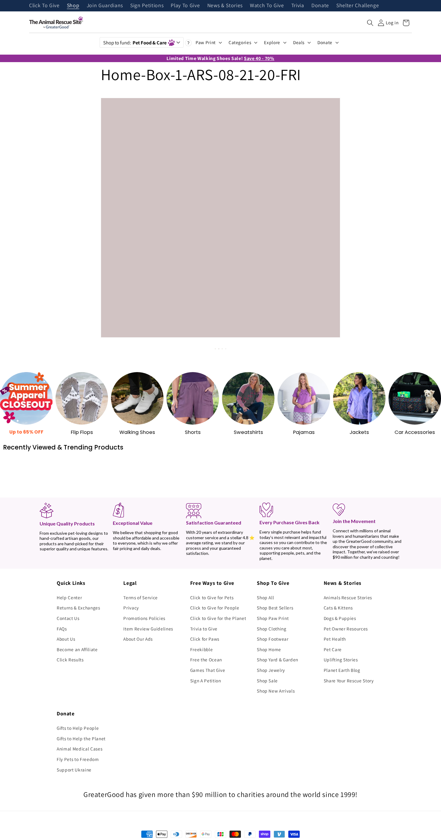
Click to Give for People (214, 608)
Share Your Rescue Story (349, 681)
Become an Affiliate (77, 649)
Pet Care (333, 649)
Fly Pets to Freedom (78, 759)
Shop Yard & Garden (277, 660)
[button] (370, 23)
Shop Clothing (271, 629)
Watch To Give (267, 6)
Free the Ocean (206, 660)
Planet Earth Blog (342, 670)
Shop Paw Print (273, 618)
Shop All (265, 597)
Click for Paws (204, 639)
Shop (73, 6)
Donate (320, 6)
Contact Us (68, 618)
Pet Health (335, 639)
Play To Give (185, 6)
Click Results (70, 660)
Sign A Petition (205, 681)
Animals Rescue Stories (348, 597)
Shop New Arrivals (276, 691)
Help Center (69, 597)
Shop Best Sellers (275, 608)
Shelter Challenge (357, 6)
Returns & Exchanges (78, 608)
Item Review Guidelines (148, 629)
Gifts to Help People (78, 728)
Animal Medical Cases (79, 749)
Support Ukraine (74, 770)
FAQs (62, 629)
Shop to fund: (134, 42)
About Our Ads (138, 639)
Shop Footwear (273, 639)
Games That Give (207, 670)
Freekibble (201, 649)
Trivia (297, 6)
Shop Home (269, 649)
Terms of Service (140, 597)
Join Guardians (105, 6)
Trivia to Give (204, 629)
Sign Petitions (147, 6)
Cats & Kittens (338, 608)
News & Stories (225, 6)
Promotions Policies (144, 618)
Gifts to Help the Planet (81, 738)
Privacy (131, 608)
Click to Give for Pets (212, 597)
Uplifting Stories (341, 660)
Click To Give (44, 6)
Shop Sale (267, 681)
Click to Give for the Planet (218, 618)
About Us (66, 639)
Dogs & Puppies (340, 618)
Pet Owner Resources (346, 629)
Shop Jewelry (271, 670)
